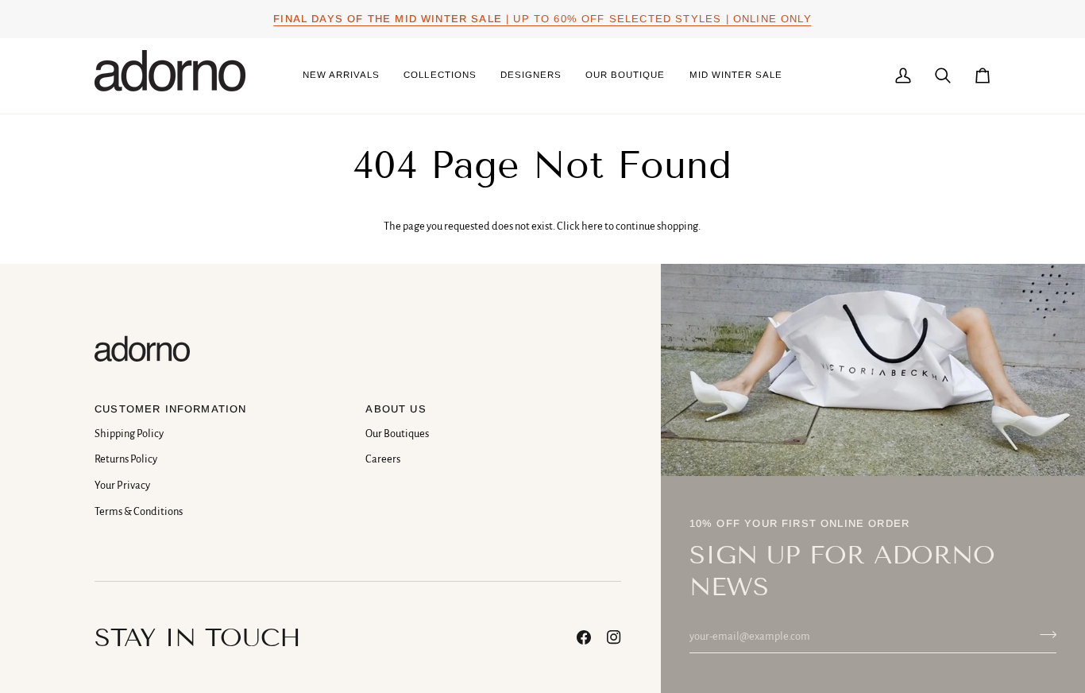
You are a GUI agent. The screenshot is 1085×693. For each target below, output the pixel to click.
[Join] (1043, 634)
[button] (440, 76)
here (592, 226)
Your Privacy (122, 485)
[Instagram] (614, 637)
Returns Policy (126, 459)
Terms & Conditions (139, 511)
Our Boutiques (397, 433)
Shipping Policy (129, 433)
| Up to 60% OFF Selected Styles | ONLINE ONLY (542, 19)
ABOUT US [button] (395, 409)
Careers (382, 459)
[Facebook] (584, 637)
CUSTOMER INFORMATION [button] (170, 409)
